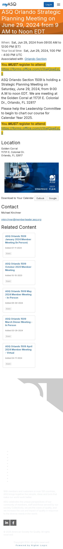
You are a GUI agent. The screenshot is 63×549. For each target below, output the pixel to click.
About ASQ (15, 451)
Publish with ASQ (18, 460)
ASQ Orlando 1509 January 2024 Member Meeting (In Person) (18, 239)
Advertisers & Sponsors (21, 475)
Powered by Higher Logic (31, 545)
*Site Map (15, 478)
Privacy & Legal (17, 454)
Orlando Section (36, 59)
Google (53, 198)
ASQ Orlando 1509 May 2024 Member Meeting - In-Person (18, 294)
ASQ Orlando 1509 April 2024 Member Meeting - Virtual (18, 349)
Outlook (40, 198)
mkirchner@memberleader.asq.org (21, 219)
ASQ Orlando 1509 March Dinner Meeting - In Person (18, 322)
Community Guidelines (21, 463)
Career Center (17, 457)
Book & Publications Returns (24, 466)
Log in (49, 4)
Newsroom (15, 481)
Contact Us (15, 469)
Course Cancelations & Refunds (26, 472)
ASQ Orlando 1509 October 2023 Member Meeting (18, 267)
